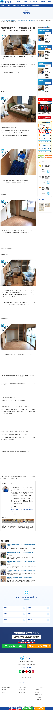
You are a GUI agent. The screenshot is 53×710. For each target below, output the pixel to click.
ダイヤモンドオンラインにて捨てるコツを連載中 (21, 508)
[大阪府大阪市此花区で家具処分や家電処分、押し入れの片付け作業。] (3, 563)
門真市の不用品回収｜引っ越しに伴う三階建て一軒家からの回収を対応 (13, 525)
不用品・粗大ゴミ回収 (5, 5)
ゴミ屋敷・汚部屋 (15, 5)
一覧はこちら (47, 32)
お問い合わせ (31, 706)
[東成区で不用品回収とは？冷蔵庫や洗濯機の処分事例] (3, 579)
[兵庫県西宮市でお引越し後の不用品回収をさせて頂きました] (3, 572)
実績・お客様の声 (35, 5)
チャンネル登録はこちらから (44, 117)
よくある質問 (42, 1)
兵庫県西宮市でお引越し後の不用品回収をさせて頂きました (21, 570)
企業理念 (37, 692)
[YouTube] (14, 514)
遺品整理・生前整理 (22, 522)
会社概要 (49, 1)
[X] (11, 514)
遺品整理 (23, 5)
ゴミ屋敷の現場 (22, 689)
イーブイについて (33, 1)
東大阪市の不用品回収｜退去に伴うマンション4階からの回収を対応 (5, 525)
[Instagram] (13, 514)
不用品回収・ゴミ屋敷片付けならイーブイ (9, 20)
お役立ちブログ (38, 694)
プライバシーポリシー (23, 706)
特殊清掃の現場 (22, 692)
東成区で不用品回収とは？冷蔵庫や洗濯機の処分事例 (19, 577)
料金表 (18, 1)
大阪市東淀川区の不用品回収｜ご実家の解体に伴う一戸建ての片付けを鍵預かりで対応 (29, 526)
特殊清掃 (28, 5)
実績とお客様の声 (21, 20)
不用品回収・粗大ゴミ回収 (31, 20)
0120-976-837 (26, 667)
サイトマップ (38, 699)
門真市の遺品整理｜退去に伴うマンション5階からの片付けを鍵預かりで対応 (21, 525)
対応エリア (25, 1)
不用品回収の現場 (22, 687)
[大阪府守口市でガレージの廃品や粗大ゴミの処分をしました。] (3, 555)
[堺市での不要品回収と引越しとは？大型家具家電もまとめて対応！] (3, 546)
